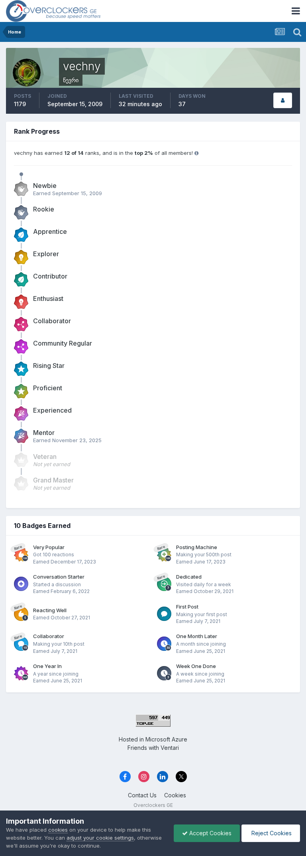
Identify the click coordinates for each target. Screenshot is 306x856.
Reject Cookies (271, 833)
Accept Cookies (209, 833)
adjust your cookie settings (100, 837)
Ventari (170, 747)
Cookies (175, 795)
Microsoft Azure (166, 739)
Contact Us (142, 795)
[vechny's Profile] (282, 100)
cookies (58, 829)
